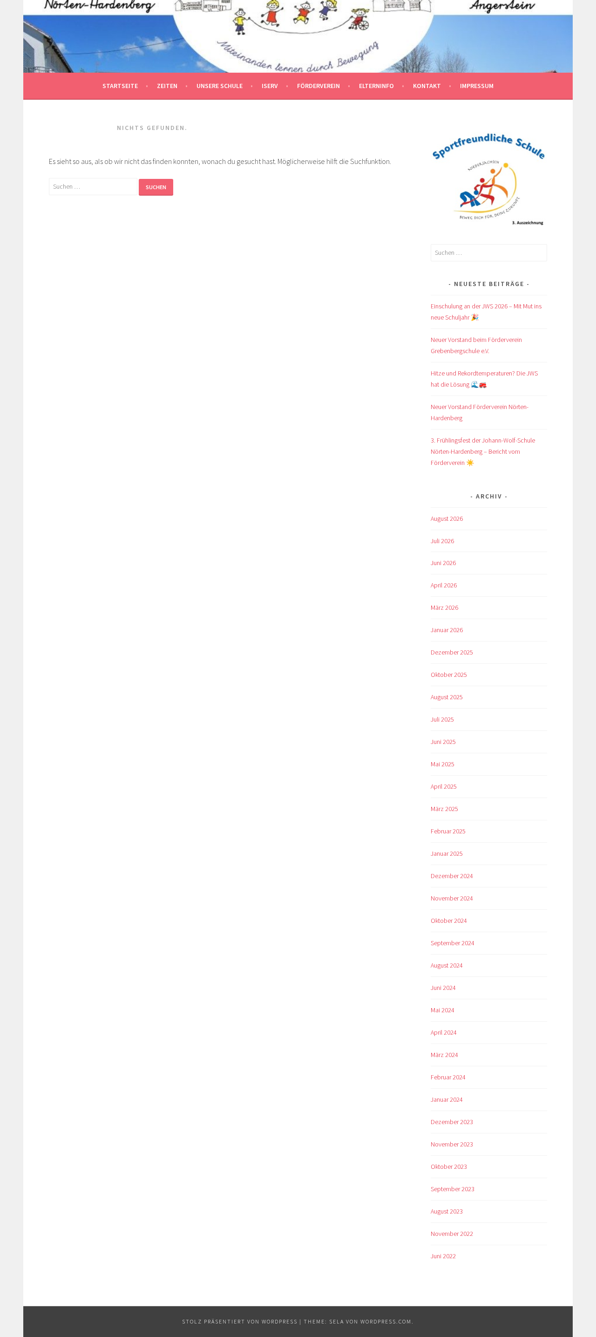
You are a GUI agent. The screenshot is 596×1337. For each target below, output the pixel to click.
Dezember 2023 (452, 1122)
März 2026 (444, 607)
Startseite (120, 86)
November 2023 (452, 1144)
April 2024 (444, 1032)
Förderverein (318, 86)
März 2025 (444, 809)
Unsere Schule (219, 86)
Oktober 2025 (449, 674)
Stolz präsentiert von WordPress (240, 1321)
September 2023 (452, 1189)
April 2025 (444, 786)
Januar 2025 (447, 853)
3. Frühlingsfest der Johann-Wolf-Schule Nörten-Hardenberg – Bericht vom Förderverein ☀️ (483, 451)
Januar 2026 (447, 630)
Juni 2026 (443, 563)
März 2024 (444, 1054)
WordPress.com (386, 1321)
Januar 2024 (447, 1099)
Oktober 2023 (449, 1166)
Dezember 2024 (452, 876)
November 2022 (452, 1233)
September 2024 (452, 943)
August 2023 (447, 1211)
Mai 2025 (442, 764)
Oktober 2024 (449, 920)
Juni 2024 (443, 987)
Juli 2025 (442, 719)
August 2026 (447, 518)
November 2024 (452, 898)
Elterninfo (376, 86)
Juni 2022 (443, 1256)
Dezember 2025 (452, 652)
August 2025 (447, 697)
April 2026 (444, 585)
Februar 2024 (448, 1077)
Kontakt (427, 86)
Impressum (477, 86)
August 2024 (447, 965)
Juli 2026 (442, 541)
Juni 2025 (443, 741)
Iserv (270, 86)
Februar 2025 (448, 831)
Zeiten (167, 86)
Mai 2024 (442, 1010)
